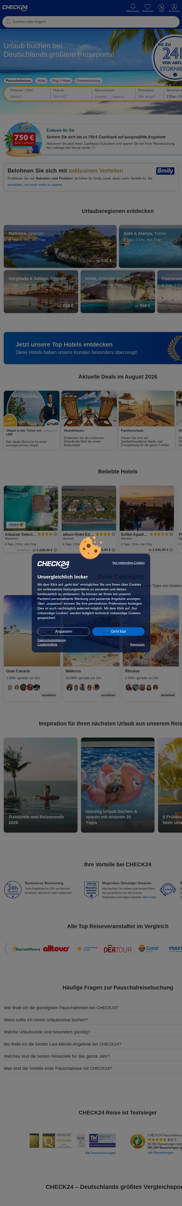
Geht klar (118, 631)
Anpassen (63, 631)
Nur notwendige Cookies (129, 562)
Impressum (137, 644)
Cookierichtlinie (47, 644)
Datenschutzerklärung (51, 640)
